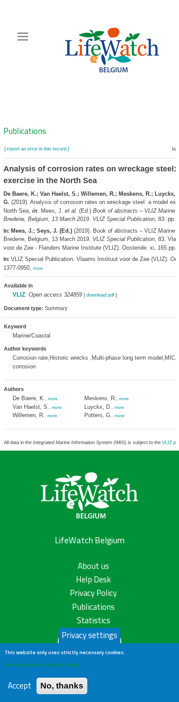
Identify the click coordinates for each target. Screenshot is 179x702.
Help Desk (93, 579)
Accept (19, 686)
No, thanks (61, 685)
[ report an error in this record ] (36, 148)
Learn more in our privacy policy (42, 664)
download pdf (100, 295)
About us (93, 566)
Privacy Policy (93, 593)
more (38, 268)
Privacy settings (89, 635)
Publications (24, 131)
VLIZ (19, 294)
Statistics (93, 620)
